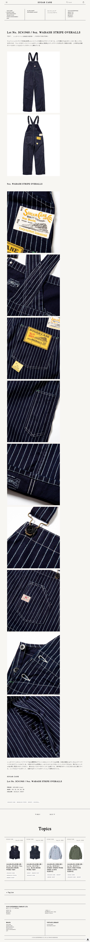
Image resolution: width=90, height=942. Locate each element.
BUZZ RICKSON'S (10, 927)
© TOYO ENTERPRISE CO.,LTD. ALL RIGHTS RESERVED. (45, 937)
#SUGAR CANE (12, 802)
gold (7, 930)
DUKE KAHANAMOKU (11, 929)
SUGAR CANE (45, 2)
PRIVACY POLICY (49, 913)
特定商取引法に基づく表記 (50, 911)
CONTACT (8, 913)
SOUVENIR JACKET (51, 925)
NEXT (52, 814)
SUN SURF (8, 924)
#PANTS (30, 802)
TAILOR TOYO (9, 928)
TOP (88, 940)
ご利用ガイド (48, 910)
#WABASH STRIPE (22, 802)
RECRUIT (8, 912)
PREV (38, 814)
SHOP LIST (8, 911)
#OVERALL (37, 802)
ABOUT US (8, 910)
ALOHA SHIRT (50, 924)
